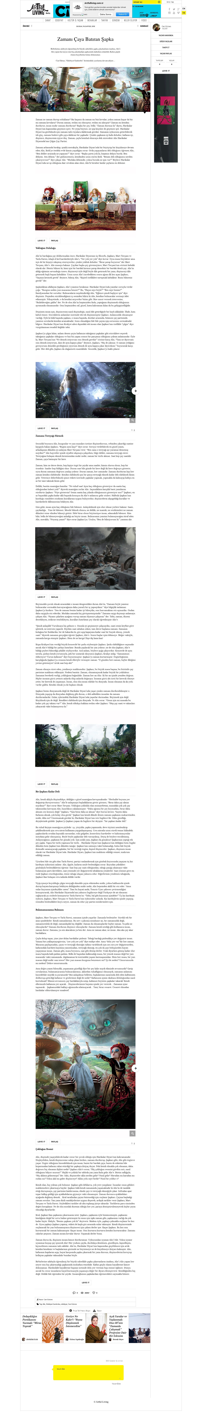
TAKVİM (104, 20)
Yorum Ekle (116, 1384)
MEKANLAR (92, 20)
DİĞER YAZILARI (166, 41)
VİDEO (144, 20)
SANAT (48, 20)
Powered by (77, 15)
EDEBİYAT (59, 20)
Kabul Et (123, 14)
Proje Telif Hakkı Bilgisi (81, 1311)
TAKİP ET (165, 47)
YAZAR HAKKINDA (166, 35)
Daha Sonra (105, 14)
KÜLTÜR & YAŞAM (75, 20)
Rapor (99, 1311)
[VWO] (84, 15)
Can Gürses (48, 1299)
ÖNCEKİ (26, 26)
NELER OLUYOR (130, 20)
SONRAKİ (144, 26)
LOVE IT (166, 71)
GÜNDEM (116, 20)
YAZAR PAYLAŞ (166, 53)
